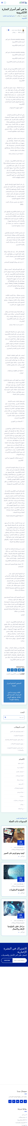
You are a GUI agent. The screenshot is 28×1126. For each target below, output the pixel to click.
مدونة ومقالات (22, 1117)
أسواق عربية (20, 767)
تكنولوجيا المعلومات (18, 735)
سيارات (21, 796)
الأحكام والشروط (21, 1120)
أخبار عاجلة (20, 763)
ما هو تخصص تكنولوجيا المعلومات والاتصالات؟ (15, 749)
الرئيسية (25, 16)
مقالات (18, 16)
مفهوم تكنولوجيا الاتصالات (17, 743)
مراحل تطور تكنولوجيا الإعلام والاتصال (14, 739)
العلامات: (22, 674)
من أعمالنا (20, 808)
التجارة (8, 674)
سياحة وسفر (20, 792)
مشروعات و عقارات (18, 800)
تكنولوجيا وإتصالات (18, 788)
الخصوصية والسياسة (21, 1122)
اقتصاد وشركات (19, 775)
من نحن (24, 1114)
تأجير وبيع (21, 784)
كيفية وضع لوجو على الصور (16, 731)
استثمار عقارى (19, 771)
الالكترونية (13, 674)
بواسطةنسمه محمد (18, 847)
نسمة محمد (14, 30)
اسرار (17, 674)
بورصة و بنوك (20, 780)
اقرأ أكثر (22, 856)
